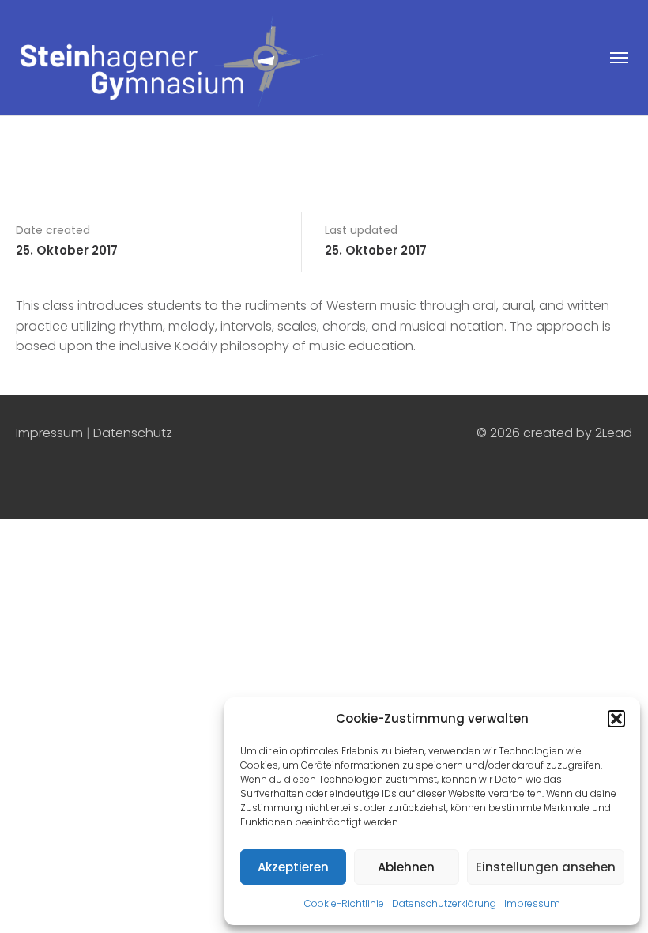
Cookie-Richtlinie (344, 903)
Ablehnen (406, 867)
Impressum (532, 903)
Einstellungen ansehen (546, 867)
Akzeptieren (293, 867)
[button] (616, 719)
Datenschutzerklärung (444, 903)
